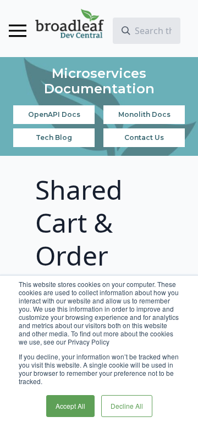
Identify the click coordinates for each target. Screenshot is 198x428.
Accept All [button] (70, 405)
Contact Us (144, 137)
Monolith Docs (144, 114)
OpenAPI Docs (54, 114)
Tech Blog (54, 137)
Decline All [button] (127, 405)
